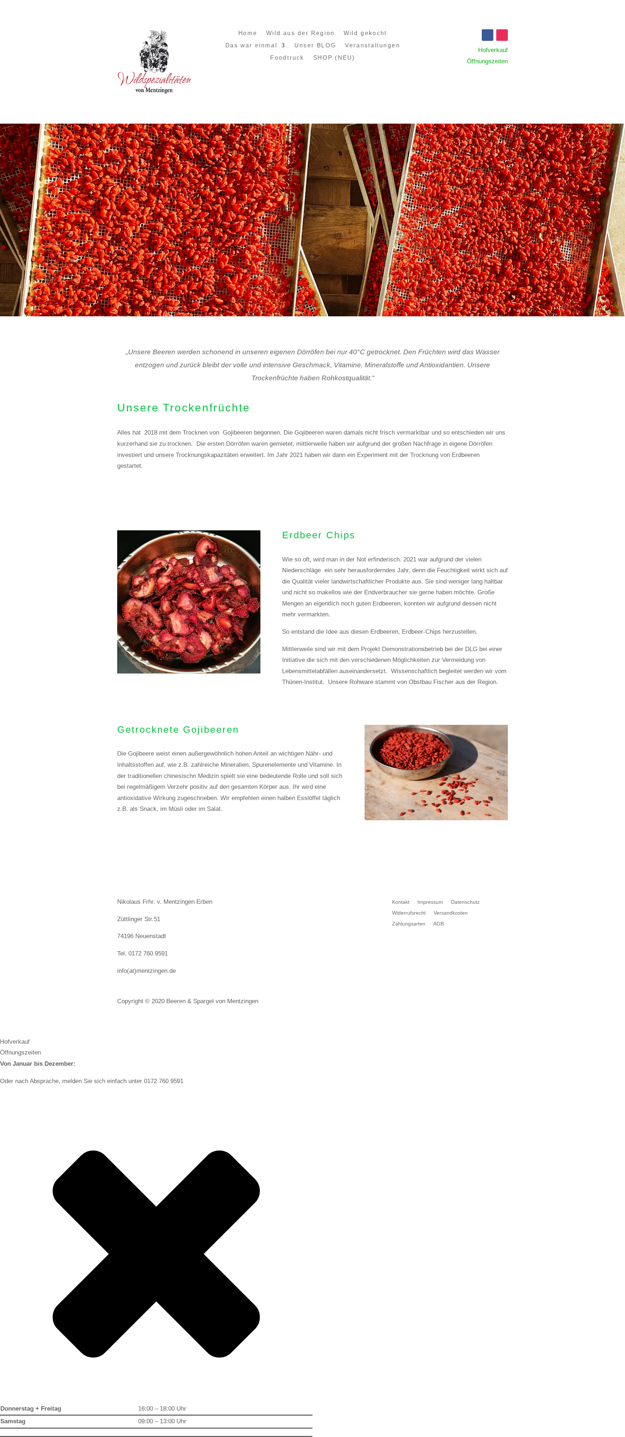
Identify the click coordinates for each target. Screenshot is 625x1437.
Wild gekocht (365, 33)
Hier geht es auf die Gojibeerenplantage (189, 832)
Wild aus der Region (300, 33)
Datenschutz (465, 902)
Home (247, 33)
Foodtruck (287, 58)
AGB (438, 924)
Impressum (430, 902)
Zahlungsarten (408, 924)
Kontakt (400, 902)
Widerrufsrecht (409, 913)
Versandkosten (451, 913)
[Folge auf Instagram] (502, 35)
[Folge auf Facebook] (487, 35)
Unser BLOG (315, 45)
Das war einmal (251, 45)
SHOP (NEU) (334, 58)
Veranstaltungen (372, 45)
